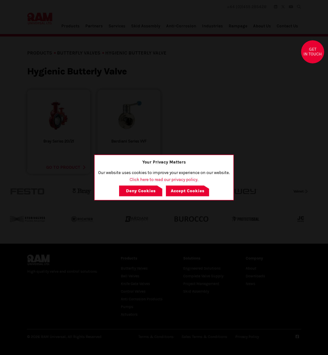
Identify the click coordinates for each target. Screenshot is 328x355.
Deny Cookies (141, 190)
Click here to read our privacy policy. (164, 179)
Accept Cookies (187, 190)
